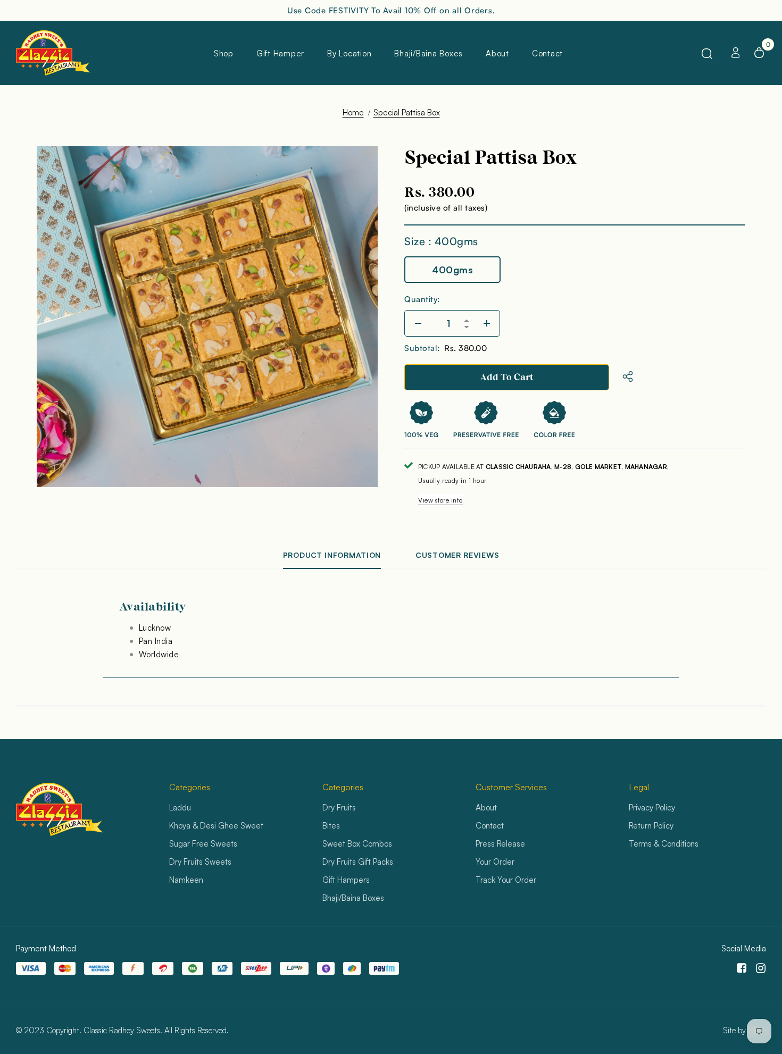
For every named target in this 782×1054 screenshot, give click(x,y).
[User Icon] (735, 53)
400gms (452, 269)
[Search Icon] (707, 53)
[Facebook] (739, 968)
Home (353, 112)
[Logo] (53, 53)
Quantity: (422, 299)
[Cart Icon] (759, 52)
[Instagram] (759, 968)
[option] (207, 316)
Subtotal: (422, 348)
